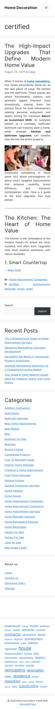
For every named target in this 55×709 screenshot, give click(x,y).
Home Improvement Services (22, 511)
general (24, 643)
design (42, 634)
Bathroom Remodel (16, 418)
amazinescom (13, 625)
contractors (29, 634)
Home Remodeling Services (21, 521)
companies (28, 629)
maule (21, 662)
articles (34, 625)
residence (21, 676)
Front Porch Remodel (17, 475)
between (8, 630)
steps (14, 686)
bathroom (45, 626)
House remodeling (14, 653)
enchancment (41, 284)
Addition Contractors (17, 408)
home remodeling (38, 81)
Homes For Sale (14, 537)
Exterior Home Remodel (19, 465)
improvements (26, 657)
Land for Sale (13, 542)
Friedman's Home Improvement (24, 470)
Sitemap (10, 588)
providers (19, 665)
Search (9, 305)
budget (16, 629)
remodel (30, 665)
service (39, 681)
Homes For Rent (14, 532)
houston (28, 653)
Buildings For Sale (15, 439)
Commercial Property (17, 454)
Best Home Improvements (20, 423)
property (9, 665)
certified (14, 284)
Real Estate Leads (16, 547)
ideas (36, 653)
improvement (11, 657)
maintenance (11, 661)
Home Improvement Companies (28, 279)
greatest (33, 642)
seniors (31, 682)
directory (18, 639)
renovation (35, 670)
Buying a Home (14, 449)
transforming (28, 686)
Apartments (12, 413)
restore (35, 676)
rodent (24, 682)
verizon (43, 686)
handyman (11, 648)
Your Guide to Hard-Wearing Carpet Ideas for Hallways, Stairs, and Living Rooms (27, 378)
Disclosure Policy (15, 583)
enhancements (12, 642)
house (21, 288)
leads (29, 288)
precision (35, 661)
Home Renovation (15, 527)
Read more (14, 270)
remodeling (15, 670)
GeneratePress (27, 704)
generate (10, 288)
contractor (13, 634)
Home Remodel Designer (20, 516)
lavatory (40, 657)
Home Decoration (21, 7)
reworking (12, 681)
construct (41, 629)
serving (7, 687)
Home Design (13, 496)
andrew (25, 626)
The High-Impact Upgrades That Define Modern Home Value (27, 55)
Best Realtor (12, 428)
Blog (7, 434)
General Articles (14, 480)
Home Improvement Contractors (24, 506)
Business (10, 444)
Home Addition (14, 490)
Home (8, 572)
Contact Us (11, 578)
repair (8, 676)
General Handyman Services (22, 485)
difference (9, 639)
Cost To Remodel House (19, 459)
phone (27, 662)
